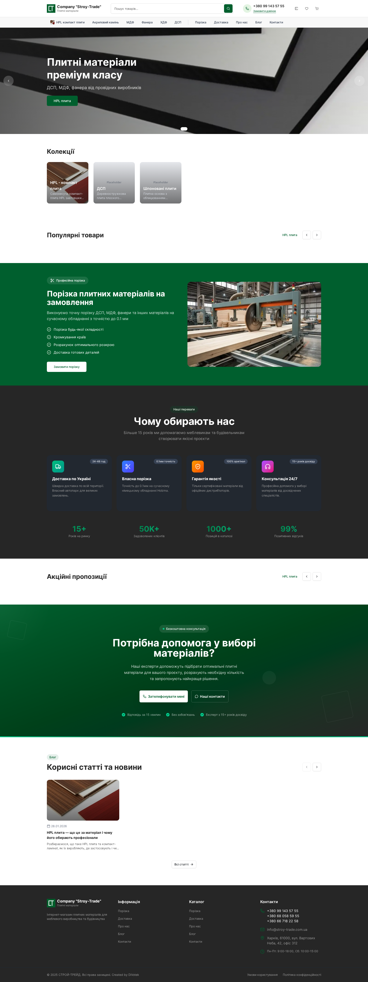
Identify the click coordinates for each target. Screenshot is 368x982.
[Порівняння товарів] (296, 8)
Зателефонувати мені (166, 696)
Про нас (242, 22)
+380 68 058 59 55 (283, 916)
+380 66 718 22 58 (282, 921)
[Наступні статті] (317, 767)
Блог (258, 22)
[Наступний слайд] (359, 81)
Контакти (276, 22)
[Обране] (306, 8)
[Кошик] (317, 8)
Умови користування (262, 974)
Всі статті (181, 864)
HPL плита (62, 101)
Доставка (221, 22)
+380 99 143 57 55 (268, 6)
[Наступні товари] (317, 235)
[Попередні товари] (306, 235)
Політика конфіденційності (302, 974)
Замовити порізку (67, 367)
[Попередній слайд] (8, 81)
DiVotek (133, 974)
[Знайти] (228, 8)
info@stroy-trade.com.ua (287, 929)
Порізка (200, 22)
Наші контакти (212, 696)
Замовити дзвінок (264, 11)
